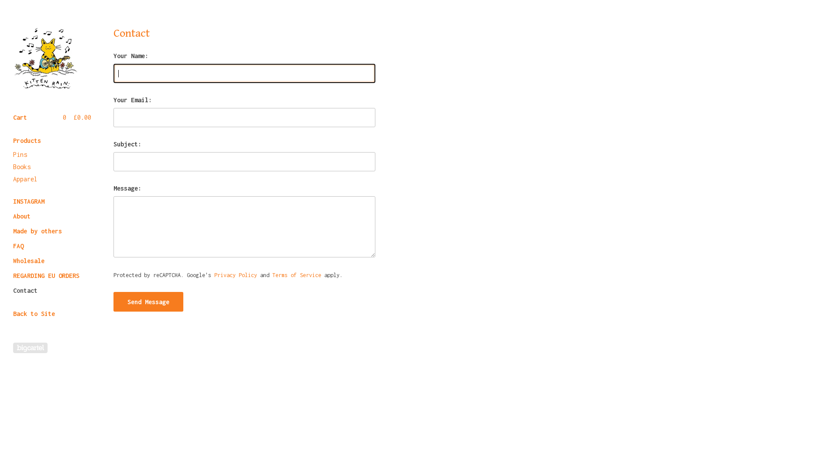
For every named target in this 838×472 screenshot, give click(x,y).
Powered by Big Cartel (30, 348)
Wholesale (29, 260)
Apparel (25, 179)
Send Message (148, 301)
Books (22, 166)
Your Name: (130, 55)
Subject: (127, 144)
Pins (20, 154)
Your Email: (132, 100)
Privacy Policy (235, 275)
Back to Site (34, 313)
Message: (127, 188)
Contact (25, 290)
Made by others (37, 231)
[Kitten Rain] (46, 57)
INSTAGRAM (29, 201)
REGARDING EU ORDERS (46, 275)
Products (27, 140)
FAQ (18, 246)
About (22, 216)
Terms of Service (296, 275)
